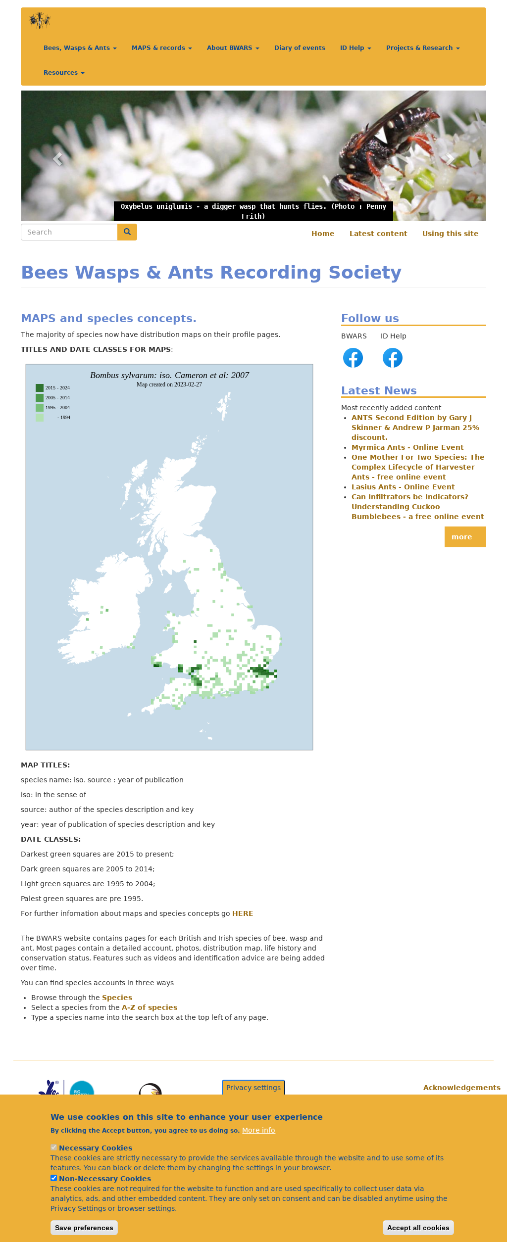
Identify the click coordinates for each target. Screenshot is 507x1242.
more (462, 537)
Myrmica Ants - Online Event (408, 447)
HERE (243, 913)
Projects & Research (420, 48)
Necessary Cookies (95, 1148)
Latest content (378, 234)
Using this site (450, 234)
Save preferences (84, 1228)
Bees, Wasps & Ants (78, 48)
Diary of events (299, 48)
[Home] (40, 20)
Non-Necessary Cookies (105, 1179)
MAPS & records (159, 48)
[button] (253, 155)
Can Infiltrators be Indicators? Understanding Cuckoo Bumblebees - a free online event (418, 507)
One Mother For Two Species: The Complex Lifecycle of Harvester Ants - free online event (418, 467)
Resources (62, 72)
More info (258, 1130)
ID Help (353, 48)
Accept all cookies (418, 1228)
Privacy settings (253, 1088)
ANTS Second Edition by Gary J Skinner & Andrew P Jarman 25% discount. (415, 427)
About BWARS (230, 48)
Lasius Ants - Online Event (403, 487)
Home (323, 234)
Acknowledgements (451, 1088)
